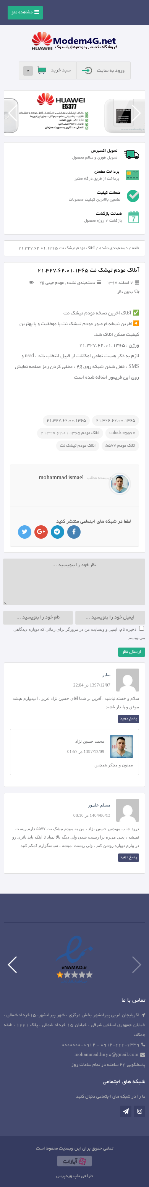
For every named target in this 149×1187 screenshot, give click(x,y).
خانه (135, 248)
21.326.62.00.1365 (115, 420)
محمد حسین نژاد (89, 741)
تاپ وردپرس (68, 1176)
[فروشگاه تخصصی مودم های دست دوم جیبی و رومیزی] (74, 42)
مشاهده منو (21, 12)
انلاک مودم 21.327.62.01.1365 (70, 433)
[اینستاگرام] (139, 1111)
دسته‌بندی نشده (113, 248)
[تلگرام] (125, 1111)
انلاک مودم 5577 (120, 446)
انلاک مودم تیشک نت (78, 446)
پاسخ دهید (128, 719)
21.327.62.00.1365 (66, 420)
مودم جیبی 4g (51, 283)
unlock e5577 (122, 433)
